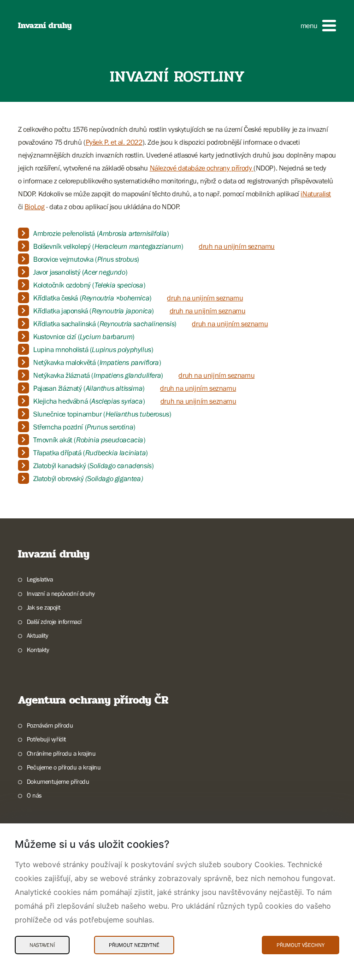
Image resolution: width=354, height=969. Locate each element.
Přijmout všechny (300, 945)
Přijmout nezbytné (134, 945)
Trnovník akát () (89, 439)
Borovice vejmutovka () (86, 259)
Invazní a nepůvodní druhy (61, 593)
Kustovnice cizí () (84, 336)
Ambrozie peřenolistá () (101, 233)
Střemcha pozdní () (84, 427)
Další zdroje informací (54, 621)
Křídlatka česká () (92, 298)
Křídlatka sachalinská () (105, 323)
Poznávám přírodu (50, 725)
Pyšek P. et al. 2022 (114, 142)
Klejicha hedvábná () (89, 401)
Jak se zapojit (43, 607)
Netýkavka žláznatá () (98, 375)
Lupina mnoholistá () (93, 349)
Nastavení (42, 945)
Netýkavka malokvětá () (97, 362)
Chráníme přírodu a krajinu (61, 753)
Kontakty (38, 649)
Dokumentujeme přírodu (58, 781)
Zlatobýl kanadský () (93, 465)
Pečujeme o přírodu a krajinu (64, 767)
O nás (34, 795)
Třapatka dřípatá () (90, 452)
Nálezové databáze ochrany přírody (202, 168)
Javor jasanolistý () (80, 272)
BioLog (34, 206)
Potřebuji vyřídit (46, 739)
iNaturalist (316, 193)
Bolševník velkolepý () (108, 246)
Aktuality (37, 635)
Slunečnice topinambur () (102, 414)
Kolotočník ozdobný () (89, 285)
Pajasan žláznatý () (89, 388)
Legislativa (40, 579)
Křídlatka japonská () (93, 310)
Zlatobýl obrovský (88, 478)
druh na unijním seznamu (237, 246)
